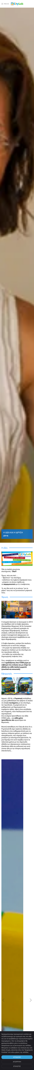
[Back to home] (17, 4)
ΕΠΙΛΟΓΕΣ (17, 1066)
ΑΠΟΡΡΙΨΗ (17, 1062)
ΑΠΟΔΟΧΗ (17, 1057)
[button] (5, 4)
